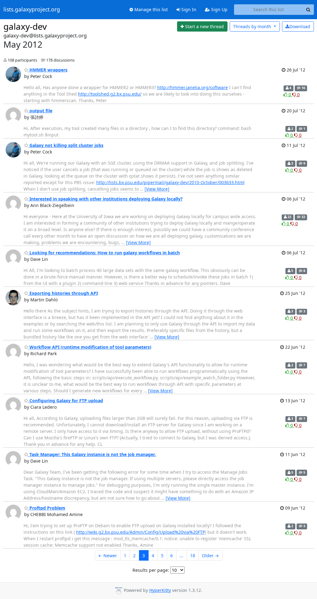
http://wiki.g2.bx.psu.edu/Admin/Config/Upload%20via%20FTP (140, 532)
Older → (210, 555)
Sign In (188, 9)
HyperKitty (160, 590)
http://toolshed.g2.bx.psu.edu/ (109, 94)
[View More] (157, 189)
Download (299, 26)
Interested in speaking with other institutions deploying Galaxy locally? (105, 199)
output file (40, 111)
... (181, 555)
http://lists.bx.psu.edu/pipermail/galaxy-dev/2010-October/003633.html (170, 182)
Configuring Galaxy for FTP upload (65, 400)
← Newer (107, 555)
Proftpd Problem (46, 508)
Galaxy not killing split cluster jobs (65, 145)
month (252, 26)
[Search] (308, 9)
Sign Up (219, 9)
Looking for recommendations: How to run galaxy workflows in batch (104, 253)
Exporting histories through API (63, 293)
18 (192, 555)
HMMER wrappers (47, 70)
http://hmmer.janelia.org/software (192, 87)
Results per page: (150, 570)
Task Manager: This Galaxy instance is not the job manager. (92, 454)
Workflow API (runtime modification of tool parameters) (89, 347)
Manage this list (150, 9)
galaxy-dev (25, 26)
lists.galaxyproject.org (31, 9)
